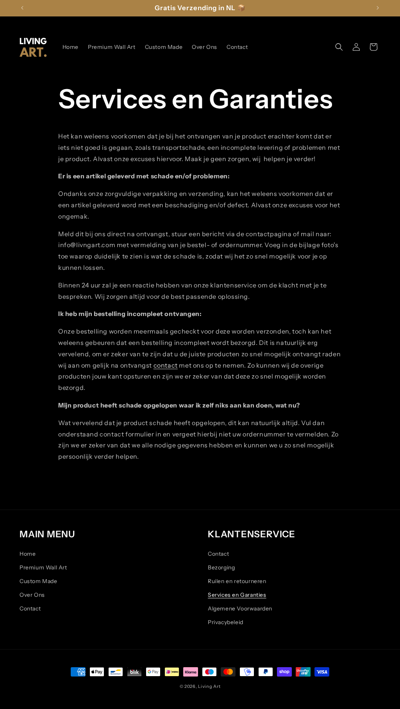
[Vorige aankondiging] (22, 7)
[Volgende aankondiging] (377, 7)
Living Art (209, 686)
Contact (30, 608)
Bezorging (221, 567)
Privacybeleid (225, 622)
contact (166, 365)
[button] (339, 47)
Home (28, 553)
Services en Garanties (237, 594)
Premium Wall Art (43, 567)
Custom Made (38, 581)
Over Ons (32, 594)
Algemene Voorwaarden (240, 608)
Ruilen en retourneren (237, 581)
